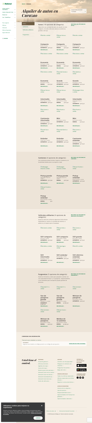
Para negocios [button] (5, 22)
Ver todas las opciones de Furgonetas (78, 274)
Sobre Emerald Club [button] (7, 12)
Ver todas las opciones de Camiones (78, 158)
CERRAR (38, 418)
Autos (24, 23)
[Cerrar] (42, 405)
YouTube (83, 378)
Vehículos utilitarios (28, 30)
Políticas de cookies (50, 411)
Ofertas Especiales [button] (6, 30)
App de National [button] (6, 32)
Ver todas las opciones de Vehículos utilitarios (78, 215)
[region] (23, 412)
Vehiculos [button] (4, 27)
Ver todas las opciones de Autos (78, 25)
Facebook (78, 378)
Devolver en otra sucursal (77, 343)
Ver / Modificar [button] (6, 17)
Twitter (80, 378)
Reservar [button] (4, 14)
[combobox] (54, 343)
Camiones (25, 27)
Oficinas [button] (4, 25)
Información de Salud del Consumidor (67, 411)
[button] (8, 9)
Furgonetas (26, 34)
